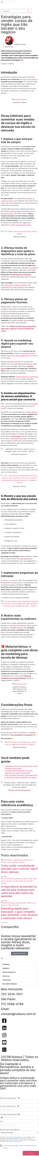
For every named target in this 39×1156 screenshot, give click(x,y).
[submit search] (30, 11)
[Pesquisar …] (14, 11)
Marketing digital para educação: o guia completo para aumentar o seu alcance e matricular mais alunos (19, 913)
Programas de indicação (9, 580)
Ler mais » (4, 876)
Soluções (5, 968)
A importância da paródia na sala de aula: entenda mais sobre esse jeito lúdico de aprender (19, 891)
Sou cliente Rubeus (9, 984)
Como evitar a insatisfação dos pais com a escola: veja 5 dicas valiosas (19, 869)
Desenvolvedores (9, 972)
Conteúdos (6, 980)
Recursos (6, 976)
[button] (19, 964)
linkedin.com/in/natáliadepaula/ (19, 790)
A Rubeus (6, 964)
